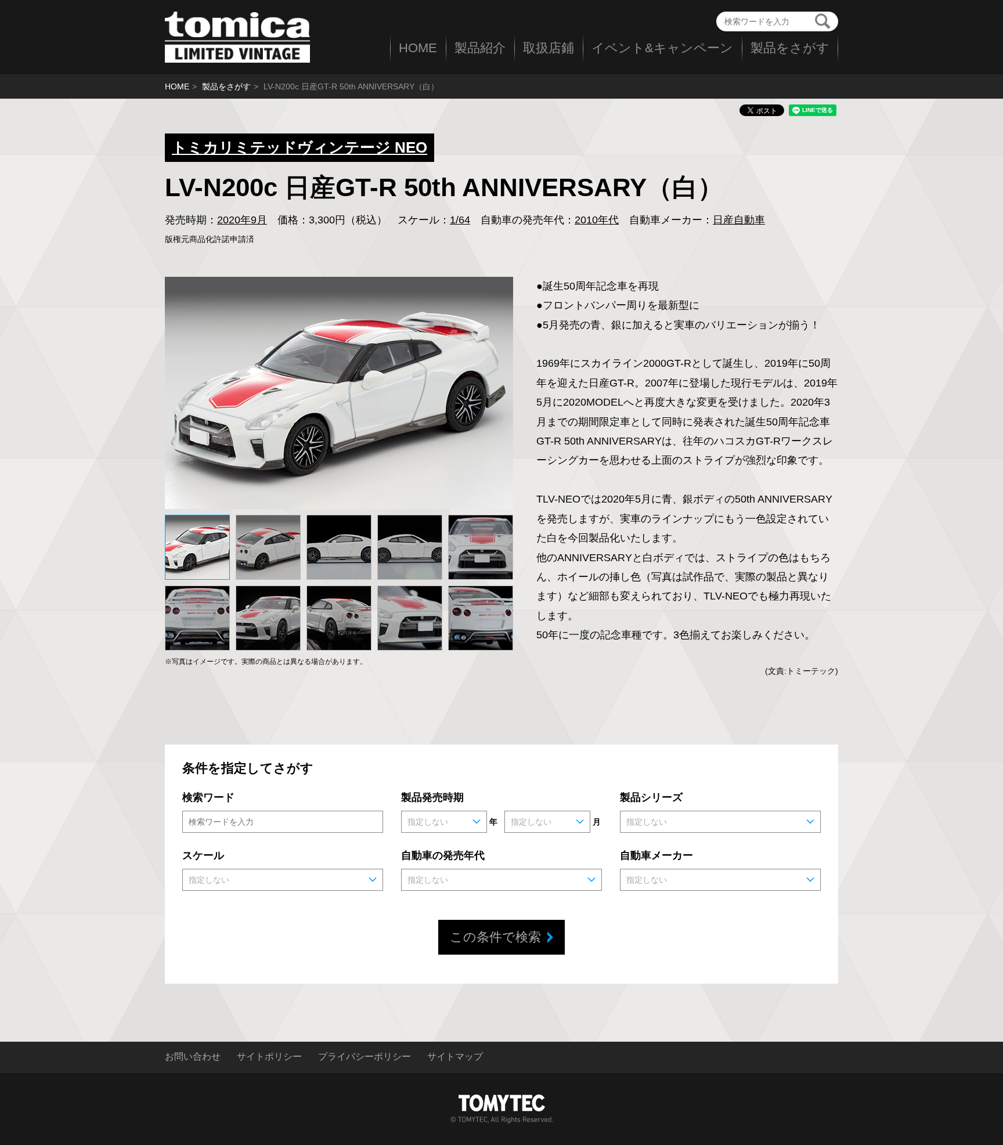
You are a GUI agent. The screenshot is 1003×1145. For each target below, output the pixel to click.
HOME (418, 48)
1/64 (460, 220)
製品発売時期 (432, 797)
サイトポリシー (269, 1056)
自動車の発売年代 (443, 855)
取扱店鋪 (548, 48)
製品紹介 (480, 48)
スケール (203, 855)
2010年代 (597, 220)
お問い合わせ (193, 1056)
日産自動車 (739, 220)
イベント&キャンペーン (662, 48)
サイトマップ (455, 1056)
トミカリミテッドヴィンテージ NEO (299, 147)
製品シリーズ (651, 797)
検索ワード (208, 797)
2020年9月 (242, 220)
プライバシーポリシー (364, 1056)
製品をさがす (790, 48)
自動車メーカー (656, 855)
